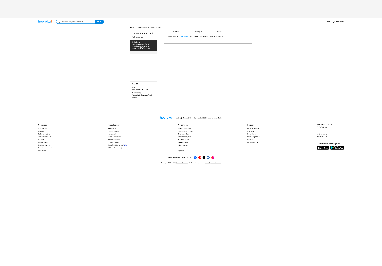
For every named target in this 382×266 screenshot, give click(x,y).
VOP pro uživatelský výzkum (116, 148)
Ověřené (183, 36)
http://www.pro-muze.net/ (140, 89)
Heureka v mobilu (113, 131)
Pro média (41, 140)
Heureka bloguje (43, 142)
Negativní (203, 36)
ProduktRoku (251, 134)
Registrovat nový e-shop (185, 131)
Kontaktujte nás (322, 127)
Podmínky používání (44, 134)
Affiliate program (183, 145)
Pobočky (198, 32)
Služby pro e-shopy (183, 134)
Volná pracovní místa (44, 137)
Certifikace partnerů (253, 137)
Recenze (175, 32)
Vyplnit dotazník (322, 136)
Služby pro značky (183, 140)
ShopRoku (250, 131)
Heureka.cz (133, 27)
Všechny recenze (215, 36)
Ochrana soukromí (113, 142)
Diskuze (219, 32)
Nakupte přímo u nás (114, 137)
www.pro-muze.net (143, 33)
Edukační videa (182, 148)
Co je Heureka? (42, 128)
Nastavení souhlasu (114, 140)
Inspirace (250, 140)
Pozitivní (193, 36)
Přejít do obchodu (137, 37)
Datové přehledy (183, 142)
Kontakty (41, 131)
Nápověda (181, 151)
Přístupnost (42, 151)
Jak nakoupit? (112, 128)
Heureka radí (112, 134)
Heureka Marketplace (184, 137)
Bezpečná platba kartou (115, 145)
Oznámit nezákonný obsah (46, 148)
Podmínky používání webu (213, 163)
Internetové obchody (143, 27)
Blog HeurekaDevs (44, 145)
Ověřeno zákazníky (253, 128)
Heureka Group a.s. (182, 163)
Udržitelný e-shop (252, 142)
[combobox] (75, 22)
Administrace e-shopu (184, 128)
